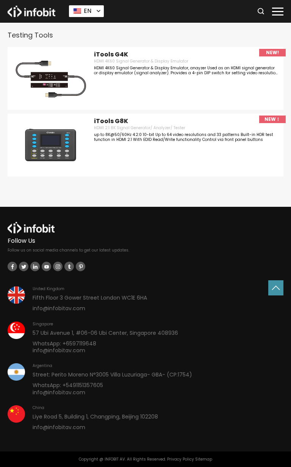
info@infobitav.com (59, 308)
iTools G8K (111, 121)
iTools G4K (111, 55)
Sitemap (203, 459)
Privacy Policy (180, 459)
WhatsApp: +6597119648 (64, 343)
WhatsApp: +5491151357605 (68, 385)
